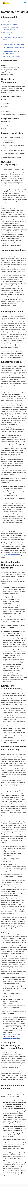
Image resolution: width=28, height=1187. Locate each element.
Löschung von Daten (8, 32)
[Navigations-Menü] (25, 3)
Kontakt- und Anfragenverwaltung (11, 42)
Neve (6, 1185)
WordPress (20, 1185)
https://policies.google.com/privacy (11, 1038)
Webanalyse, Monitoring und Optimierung (13, 44)
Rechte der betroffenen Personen (11, 56)
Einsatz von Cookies (8, 35)
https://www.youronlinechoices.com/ (10, 555)
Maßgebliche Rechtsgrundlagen (11, 27)
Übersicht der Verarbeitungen (10, 24)
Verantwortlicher (7, 22)
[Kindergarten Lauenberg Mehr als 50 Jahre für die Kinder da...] (5, 3)
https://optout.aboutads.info (13, 554)
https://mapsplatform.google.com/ (11, 1034)
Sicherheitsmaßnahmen (9, 29)
